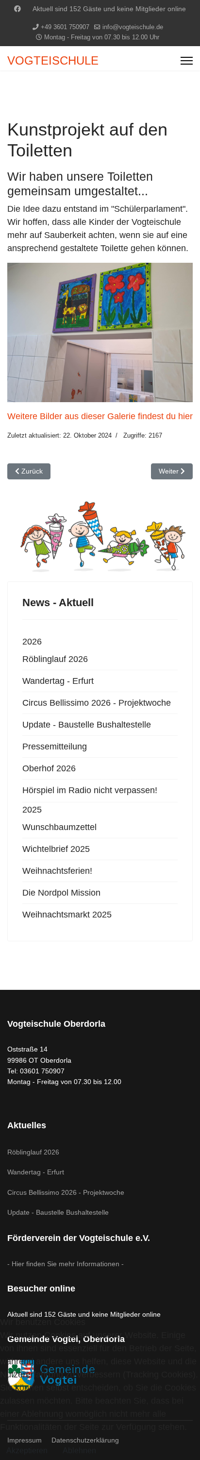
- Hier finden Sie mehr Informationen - (65, 1264)
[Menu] (187, 60)
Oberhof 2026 (49, 768)
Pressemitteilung (54, 746)
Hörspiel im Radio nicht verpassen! (89, 790)
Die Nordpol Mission (61, 893)
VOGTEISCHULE (53, 61)
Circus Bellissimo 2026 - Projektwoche (96, 703)
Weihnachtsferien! (57, 871)
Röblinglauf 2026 (55, 659)
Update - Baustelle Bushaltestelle (86, 725)
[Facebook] (17, 9)
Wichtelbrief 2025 (56, 849)
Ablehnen (79, 1450)
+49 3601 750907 (65, 27)
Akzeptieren (27, 1450)
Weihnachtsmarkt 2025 (67, 914)
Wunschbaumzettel (59, 827)
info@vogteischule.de (132, 27)
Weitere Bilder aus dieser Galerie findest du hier (100, 416)
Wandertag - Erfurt (58, 681)
